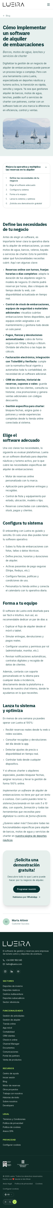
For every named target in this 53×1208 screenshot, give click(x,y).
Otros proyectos (10, 1089)
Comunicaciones (10, 1052)
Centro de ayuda (11, 1073)
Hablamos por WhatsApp (25, 897)
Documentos (9, 1048)
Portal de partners (11, 1056)
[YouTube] (18, 971)
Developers (8, 1105)
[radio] (5, 1202)
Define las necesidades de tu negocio (24, 179)
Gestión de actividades (13, 1016)
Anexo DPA (8, 1131)
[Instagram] (5, 971)
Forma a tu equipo (18, 194)
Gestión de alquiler (11, 1020)
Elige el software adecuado (22, 185)
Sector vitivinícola (11, 1002)
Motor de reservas (11, 1085)
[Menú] (48, 4)
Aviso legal (7, 1184)
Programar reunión (26, 889)
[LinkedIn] (11, 971)
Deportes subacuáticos (13, 998)
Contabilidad (9, 1032)
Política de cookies (12, 1127)
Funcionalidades (13, 1010)
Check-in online (10, 1040)
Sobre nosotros (10, 1101)
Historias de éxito (11, 1097)
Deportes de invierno (13, 986)
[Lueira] (13, 5)
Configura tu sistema (19, 189)
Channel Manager (11, 1044)
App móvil (7, 1028)
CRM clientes (9, 1036)
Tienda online (9, 1024)
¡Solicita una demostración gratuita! (26, 203)
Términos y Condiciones (14, 1119)
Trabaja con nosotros (13, 1093)
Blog (8, 15)
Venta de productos (12, 1060)
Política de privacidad (13, 1123)
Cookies (39, 1184)
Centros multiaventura (13, 994)
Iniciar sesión (9, 1077)
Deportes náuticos (11, 990)
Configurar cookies (12, 1145)
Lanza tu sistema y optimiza (22, 199)
